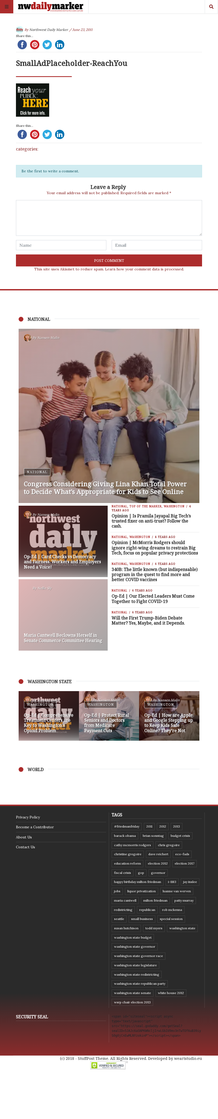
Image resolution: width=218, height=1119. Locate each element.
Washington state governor (134, 946)
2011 (149, 826)
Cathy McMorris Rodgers (132, 845)
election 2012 (158, 863)
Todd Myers (153, 928)
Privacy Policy (28, 817)
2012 (162, 826)
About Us (24, 837)
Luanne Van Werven (177, 891)
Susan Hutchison (126, 928)
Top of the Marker (145, 506)
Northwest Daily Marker (48, 29)
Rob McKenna (172, 910)
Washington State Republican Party (139, 984)
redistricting (123, 910)
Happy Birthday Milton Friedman (137, 882)
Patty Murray (184, 900)
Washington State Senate (132, 993)
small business (142, 919)
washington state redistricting (136, 974)
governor (158, 873)
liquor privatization (141, 891)
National (37, 471)
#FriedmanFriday (126, 826)
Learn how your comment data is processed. (144, 269)
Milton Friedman (155, 900)
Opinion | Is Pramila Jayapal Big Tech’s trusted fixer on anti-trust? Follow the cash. (151, 521)
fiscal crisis (122, 873)
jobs (117, 891)
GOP (141, 873)
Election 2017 (184, 863)
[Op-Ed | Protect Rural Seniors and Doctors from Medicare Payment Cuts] (109, 716)
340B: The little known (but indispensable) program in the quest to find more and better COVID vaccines (155, 574)
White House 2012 (171, 993)
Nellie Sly (44, 588)
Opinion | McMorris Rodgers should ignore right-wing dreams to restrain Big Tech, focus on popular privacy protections (155, 548)
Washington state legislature (135, 965)
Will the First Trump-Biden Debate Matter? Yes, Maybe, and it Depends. (148, 620)
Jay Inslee (190, 882)
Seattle (119, 919)
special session (171, 919)
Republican (147, 910)
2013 (176, 826)
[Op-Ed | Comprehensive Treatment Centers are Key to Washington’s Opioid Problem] (49, 716)
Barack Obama (125, 836)
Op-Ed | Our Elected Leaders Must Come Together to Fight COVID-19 (153, 598)
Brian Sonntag (153, 836)
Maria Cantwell (125, 900)
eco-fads (182, 854)
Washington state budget (133, 937)
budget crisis (180, 836)
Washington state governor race (138, 956)
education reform (127, 863)
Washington (174, 506)
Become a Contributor (35, 827)
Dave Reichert (158, 854)
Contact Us (25, 847)
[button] (25, 716)
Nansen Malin (48, 337)
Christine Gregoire (127, 854)
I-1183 (172, 882)
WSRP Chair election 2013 (132, 1002)
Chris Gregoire (169, 845)
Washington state (182, 928)
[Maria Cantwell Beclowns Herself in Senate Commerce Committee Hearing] (63, 615)
